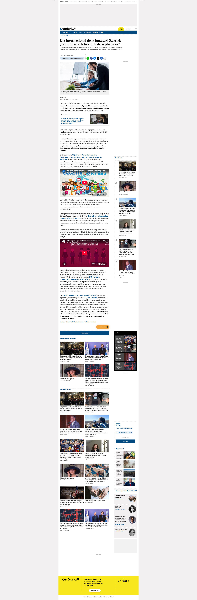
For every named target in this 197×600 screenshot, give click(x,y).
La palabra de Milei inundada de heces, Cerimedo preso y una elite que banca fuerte (71, 357)
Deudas (115, 1)
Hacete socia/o (121, 29)
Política (63, 32)
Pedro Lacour (63, 434)
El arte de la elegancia (67, 379)
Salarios (87, 321)
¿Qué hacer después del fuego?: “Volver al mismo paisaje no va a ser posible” (119, 473)
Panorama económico (73, 1)
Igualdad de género (78, 321)
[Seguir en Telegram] (122, 581)
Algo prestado (136, 1)
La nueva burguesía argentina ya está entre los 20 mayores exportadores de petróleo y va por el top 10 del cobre (96, 431)
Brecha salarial (69, 321)
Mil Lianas (95, 32)
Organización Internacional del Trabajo (75, 279)
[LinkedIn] (101, 58)
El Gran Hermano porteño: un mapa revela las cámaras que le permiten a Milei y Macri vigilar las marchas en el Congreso (97, 381)
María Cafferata (64, 460)
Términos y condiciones (109, 596)
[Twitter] (98, 58)
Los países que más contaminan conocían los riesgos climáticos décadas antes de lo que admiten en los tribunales (119, 481)
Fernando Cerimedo (89, 1)
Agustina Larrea (89, 459)
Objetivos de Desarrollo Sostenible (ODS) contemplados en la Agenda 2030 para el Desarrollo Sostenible (81, 157)
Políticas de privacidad (97, 596)
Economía (68, 32)
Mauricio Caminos (89, 385)
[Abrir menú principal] (136, 28)
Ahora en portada (65, 389)
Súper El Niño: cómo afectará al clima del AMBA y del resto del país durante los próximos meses (119, 464)
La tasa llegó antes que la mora (95, 501)
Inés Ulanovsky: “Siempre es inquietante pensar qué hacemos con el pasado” (95, 455)
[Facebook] (91, 58)
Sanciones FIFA (120, 1)
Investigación (87, 32)
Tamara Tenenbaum (65, 380)
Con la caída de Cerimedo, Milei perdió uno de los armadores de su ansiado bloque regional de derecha (96, 408)
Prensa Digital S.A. (87, 596)
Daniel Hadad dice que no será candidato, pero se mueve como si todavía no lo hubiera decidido (71, 431)
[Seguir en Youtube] (126, 581)
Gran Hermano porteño (82, 1)
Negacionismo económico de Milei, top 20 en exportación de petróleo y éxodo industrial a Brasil (96, 357)
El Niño (132, 1)
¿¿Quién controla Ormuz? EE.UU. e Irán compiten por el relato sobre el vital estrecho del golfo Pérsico (96, 479)
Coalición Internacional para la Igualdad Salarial (79, 295)
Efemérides (93, 321)
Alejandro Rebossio (89, 361)
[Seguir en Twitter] (118, 581)
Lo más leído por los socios (68, 338)
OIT (85, 298)
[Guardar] (104, 58)
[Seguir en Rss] (128, 581)
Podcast (101, 32)
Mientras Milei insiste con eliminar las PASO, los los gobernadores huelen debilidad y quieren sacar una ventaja (71, 456)
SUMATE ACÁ (95, 590)
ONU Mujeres (94, 277)
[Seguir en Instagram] (124, 581)
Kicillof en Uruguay (104, 1)
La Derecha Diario (97, 1)
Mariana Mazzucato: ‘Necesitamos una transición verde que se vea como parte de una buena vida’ (119, 455)
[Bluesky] (94, 58)
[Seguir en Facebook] (120, 581)
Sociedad (75, 32)
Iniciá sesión (128, 29)
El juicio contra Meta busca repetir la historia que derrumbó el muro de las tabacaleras (72, 502)
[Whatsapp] (87, 58)
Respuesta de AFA (127, 1)
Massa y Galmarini (111, 1)
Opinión (81, 32)
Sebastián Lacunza (64, 361)
